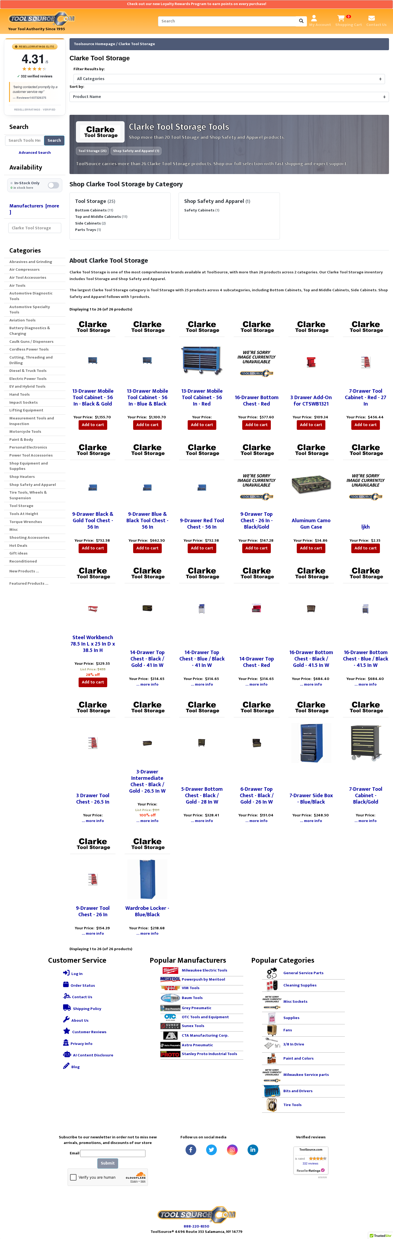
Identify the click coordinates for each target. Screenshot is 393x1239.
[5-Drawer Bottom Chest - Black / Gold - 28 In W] (202, 742)
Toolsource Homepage (94, 44)
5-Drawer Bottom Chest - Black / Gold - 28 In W (202, 796)
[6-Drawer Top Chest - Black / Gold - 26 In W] (257, 742)
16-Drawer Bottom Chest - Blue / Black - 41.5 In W (365, 659)
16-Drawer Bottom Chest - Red (257, 400)
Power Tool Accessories (31, 455)
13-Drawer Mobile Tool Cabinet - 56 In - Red (202, 397)
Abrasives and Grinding (30, 261)
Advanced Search (35, 152)
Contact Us (81, 997)
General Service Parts (303, 973)
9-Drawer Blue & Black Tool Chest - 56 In (147, 521)
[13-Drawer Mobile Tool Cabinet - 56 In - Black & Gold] (93, 362)
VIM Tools (190, 988)
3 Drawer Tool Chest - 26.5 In (92, 799)
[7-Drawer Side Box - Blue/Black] (311, 742)
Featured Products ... (28, 583)
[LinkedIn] (253, 1149)
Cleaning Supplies (300, 985)
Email (74, 1153)
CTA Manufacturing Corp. (205, 1035)
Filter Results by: (89, 69)
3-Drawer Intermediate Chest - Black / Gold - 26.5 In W (147, 781)
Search (54, 140)
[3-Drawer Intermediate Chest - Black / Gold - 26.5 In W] (147, 742)
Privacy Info (81, 1043)
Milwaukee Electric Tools (204, 970)
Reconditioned (23, 561)
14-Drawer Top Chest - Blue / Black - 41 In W (202, 659)
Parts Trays (85, 229)
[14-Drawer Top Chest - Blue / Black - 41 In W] (202, 608)
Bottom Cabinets (91, 210)
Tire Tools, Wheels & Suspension (28, 495)
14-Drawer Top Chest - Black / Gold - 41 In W (147, 659)
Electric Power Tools (28, 378)
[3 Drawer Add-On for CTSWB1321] (311, 362)
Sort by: (77, 87)
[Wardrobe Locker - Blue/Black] (147, 879)
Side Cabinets (88, 223)
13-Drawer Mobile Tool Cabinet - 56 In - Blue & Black (147, 397)
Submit (108, 1163)
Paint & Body (21, 439)
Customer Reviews (88, 1032)
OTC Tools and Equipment (205, 1017)
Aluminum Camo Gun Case (311, 524)
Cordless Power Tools (29, 349)
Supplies (291, 1017)
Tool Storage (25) (92, 151)
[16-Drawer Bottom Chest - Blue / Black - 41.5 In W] (366, 608)
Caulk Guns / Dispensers (31, 341)
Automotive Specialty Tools (29, 310)
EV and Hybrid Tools (27, 386)
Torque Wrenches (25, 521)
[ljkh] (366, 485)
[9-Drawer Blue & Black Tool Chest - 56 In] (147, 485)
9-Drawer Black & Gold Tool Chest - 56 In (92, 521)
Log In (77, 973)
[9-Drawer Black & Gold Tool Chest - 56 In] (93, 485)
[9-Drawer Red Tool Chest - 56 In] (202, 485)
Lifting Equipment (26, 410)
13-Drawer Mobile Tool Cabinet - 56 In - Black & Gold (93, 397)
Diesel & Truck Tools (28, 370)
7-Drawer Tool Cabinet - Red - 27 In (365, 397)
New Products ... (24, 571)
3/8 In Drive (293, 1044)
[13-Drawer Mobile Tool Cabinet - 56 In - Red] (201, 362)
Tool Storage (21, 505)
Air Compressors (24, 269)
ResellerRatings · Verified (35, 109)
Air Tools (17, 285)
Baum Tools (192, 997)
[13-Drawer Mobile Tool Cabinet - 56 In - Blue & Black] (147, 362)
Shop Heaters (22, 476)
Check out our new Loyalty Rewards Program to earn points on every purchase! (196, 4)
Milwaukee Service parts (306, 1074)
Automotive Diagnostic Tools (30, 296)
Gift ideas (18, 553)
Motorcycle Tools (25, 431)
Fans (287, 1030)
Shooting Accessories (29, 537)
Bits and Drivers (298, 1091)
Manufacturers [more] (34, 209)
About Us (79, 1020)
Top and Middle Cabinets (98, 216)
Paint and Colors (298, 1058)
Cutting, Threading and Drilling (31, 360)
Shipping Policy (86, 1008)
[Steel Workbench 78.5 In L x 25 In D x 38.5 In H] (93, 608)
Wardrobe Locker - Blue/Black (147, 911)
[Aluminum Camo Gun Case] (311, 485)
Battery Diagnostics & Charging (29, 331)
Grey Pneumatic (196, 1008)
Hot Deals (18, 545)
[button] (383, 1212)
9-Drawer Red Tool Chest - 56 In (202, 524)
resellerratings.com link (310, 1170)
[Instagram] (232, 1149)
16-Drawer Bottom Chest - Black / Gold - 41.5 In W (311, 659)
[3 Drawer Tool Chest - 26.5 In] (93, 742)
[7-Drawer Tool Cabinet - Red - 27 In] (366, 362)
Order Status (82, 985)
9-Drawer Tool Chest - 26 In (93, 911)
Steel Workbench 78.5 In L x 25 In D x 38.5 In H (93, 644)
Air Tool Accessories (27, 277)
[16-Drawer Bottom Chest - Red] (257, 362)
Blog (75, 1067)
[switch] (34, 185)
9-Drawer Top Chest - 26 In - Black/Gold (256, 521)
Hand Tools (19, 394)
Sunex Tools (193, 1025)
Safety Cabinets (199, 210)
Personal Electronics (28, 447)
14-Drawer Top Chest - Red (256, 662)
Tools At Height (23, 513)
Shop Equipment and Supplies (28, 466)
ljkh (365, 527)
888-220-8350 (196, 1226)
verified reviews (34, 76)
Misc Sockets (295, 1001)
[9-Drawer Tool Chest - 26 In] (93, 879)
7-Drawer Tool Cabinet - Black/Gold (365, 796)
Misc (13, 529)
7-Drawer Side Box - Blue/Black (311, 799)
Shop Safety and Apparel (32, 484)
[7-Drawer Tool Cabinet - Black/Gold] (366, 742)
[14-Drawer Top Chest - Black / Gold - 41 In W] (147, 608)
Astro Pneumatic (197, 1045)
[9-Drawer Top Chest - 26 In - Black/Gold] (257, 485)
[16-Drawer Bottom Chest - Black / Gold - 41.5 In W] (311, 608)
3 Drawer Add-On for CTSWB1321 (311, 400)
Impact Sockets (23, 402)
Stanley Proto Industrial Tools (209, 1054)
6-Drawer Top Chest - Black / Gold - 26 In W (256, 796)
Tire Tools (292, 1104)
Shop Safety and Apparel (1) (136, 151)
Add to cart (93, 424)
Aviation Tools (22, 320)
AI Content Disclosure (92, 1055)
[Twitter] (211, 1149)
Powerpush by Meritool (203, 979)
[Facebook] (191, 1149)
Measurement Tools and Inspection (31, 421)
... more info (147, 684)
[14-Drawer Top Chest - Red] (257, 608)
